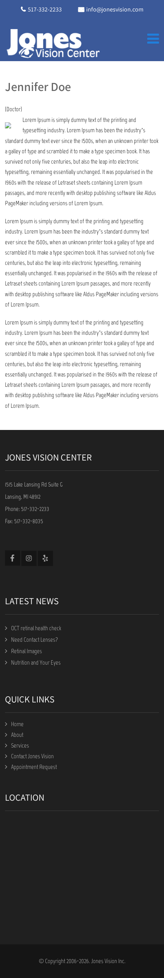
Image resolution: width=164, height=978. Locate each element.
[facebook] (12, 558)
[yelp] (45, 558)
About (17, 734)
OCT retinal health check (36, 628)
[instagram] (29, 558)
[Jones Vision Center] (52, 42)
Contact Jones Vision (32, 756)
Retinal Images (26, 651)
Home (17, 724)
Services (20, 745)
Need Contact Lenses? (34, 639)
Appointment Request (34, 766)
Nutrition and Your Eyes (36, 662)
